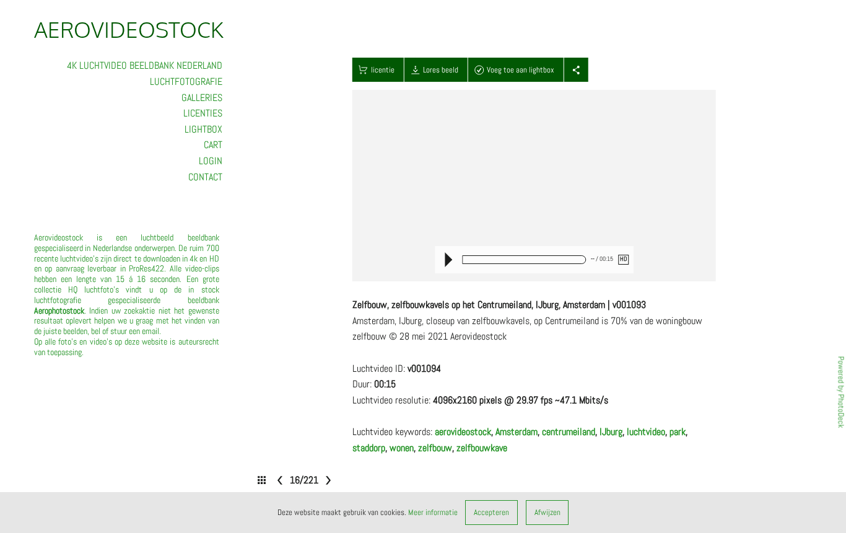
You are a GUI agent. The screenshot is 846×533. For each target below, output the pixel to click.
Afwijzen (547, 512)
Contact (205, 176)
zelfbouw (435, 447)
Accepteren (491, 512)
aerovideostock (463, 431)
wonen (402, 447)
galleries (201, 97)
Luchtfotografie (186, 81)
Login (210, 160)
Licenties (202, 113)
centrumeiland (568, 431)
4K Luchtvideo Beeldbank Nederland (144, 65)
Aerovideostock (129, 29)
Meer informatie (433, 512)
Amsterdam (516, 431)
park (677, 431)
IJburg (611, 431)
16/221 (303, 480)
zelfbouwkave (481, 447)
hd (623, 259)
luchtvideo (646, 431)
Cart (213, 144)
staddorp (368, 447)
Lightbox (203, 129)
